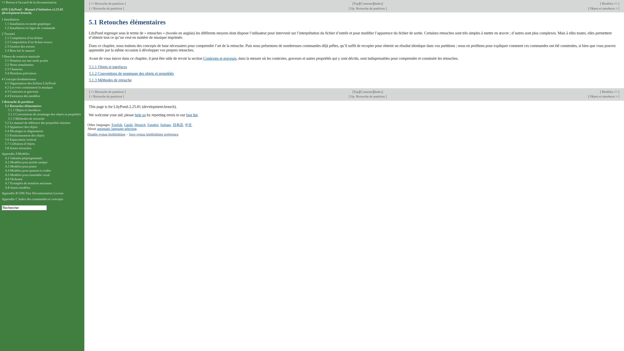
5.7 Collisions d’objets (20, 144)
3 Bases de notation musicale (21, 56)
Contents (366, 3)
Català (128, 125)
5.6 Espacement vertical (20, 139)
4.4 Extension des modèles (22, 96)
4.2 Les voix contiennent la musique (29, 87)
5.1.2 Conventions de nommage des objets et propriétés (131, 73)
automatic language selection (116, 129)
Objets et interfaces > (603, 8)
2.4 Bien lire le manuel (20, 50)
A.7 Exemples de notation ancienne (28, 183)
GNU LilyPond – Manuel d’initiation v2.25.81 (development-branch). (32, 11)
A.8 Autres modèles (17, 187)
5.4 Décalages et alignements (24, 131)
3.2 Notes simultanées (19, 65)
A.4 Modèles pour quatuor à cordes (28, 170)
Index (378, 3)
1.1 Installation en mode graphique (28, 24)
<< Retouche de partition (107, 3)
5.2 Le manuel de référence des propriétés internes (37, 123)
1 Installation (10, 19)
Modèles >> (609, 3)
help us (140, 115)
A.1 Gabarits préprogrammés (23, 158)
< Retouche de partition (106, 8)
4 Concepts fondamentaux (19, 79)
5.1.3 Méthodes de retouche (110, 80)
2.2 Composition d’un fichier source (28, 42)
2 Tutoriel (8, 34)
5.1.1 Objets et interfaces (108, 67)
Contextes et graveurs (219, 58)
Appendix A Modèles (15, 154)
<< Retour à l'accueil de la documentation (29, 2)
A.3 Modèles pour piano (21, 166)
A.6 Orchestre (14, 179)
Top (356, 3)
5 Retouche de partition (17, 102)
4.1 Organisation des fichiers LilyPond (30, 83)
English (117, 125)
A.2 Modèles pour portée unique (26, 162)
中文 (188, 125)
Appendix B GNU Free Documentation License (33, 193)
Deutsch (140, 125)
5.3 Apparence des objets (21, 127)
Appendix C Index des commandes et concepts (32, 199)
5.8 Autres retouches (18, 148)
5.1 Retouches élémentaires (23, 106)
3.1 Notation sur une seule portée (26, 60)
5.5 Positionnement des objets (24, 135)
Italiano (165, 125)
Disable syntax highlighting (106, 134)
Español (152, 125)
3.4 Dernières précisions (20, 73)
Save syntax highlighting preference (153, 134)
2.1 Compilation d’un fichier (24, 38)
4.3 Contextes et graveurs (21, 91)
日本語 (178, 125)
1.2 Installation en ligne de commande (30, 28)
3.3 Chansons (14, 69)
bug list (191, 115)
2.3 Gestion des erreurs (20, 46)
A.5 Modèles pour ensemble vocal (27, 175)
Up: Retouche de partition (368, 8)
